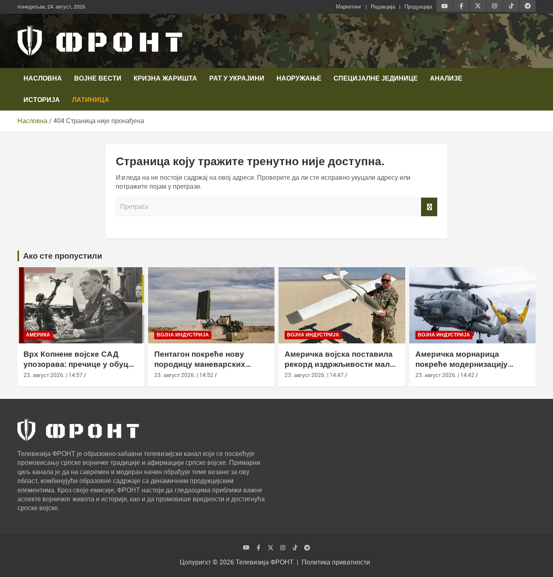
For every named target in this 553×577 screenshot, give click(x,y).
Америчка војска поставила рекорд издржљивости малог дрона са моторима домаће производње (341, 369)
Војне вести (97, 78)
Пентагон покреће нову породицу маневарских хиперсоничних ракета (199, 364)
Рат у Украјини (236, 78)
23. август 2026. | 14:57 (53, 375)
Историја (41, 100)
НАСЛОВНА (42, 78)
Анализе (446, 78)
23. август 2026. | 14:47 (314, 375)
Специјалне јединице (376, 78)
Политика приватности (336, 562)
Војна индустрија (183, 335)
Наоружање (298, 78)
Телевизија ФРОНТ (265, 562)
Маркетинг (349, 7)
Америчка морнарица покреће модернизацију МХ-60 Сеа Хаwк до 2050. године (463, 369)
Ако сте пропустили (62, 256)
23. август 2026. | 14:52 (183, 375)
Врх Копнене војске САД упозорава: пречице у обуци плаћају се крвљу (78, 364)
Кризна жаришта (165, 78)
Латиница (90, 100)
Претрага (429, 207)
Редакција (383, 7)
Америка (38, 335)
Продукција (418, 7)
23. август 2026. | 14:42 (444, 375)
